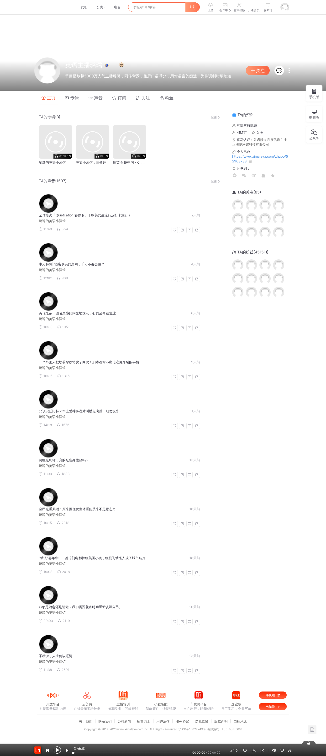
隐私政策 (201, 721)
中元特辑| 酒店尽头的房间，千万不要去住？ (72, 264)
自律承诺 (240, 721)
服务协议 (182, 721)
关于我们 (85, 721)
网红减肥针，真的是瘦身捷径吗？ (64, 460)
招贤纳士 (143, 721)
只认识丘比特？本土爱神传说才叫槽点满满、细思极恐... (80, 411)
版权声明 (221, 721)
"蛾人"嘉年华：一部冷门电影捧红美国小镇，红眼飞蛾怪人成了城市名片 (92, 558)
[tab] (48, 97)
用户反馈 (163, 721)
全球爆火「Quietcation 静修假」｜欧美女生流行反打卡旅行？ (85, 215)
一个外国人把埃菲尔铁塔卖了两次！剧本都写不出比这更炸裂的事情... (90, 362)
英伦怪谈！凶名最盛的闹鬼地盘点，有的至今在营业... (79, 313)
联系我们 (105, 721)
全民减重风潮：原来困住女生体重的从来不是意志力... (79, 509)
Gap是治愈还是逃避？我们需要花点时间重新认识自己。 (80, 607)
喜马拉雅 (52, 7)
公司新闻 (124, 721)
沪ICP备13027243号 (192, 729)
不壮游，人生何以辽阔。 (57, 656)
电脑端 (271, 706)
